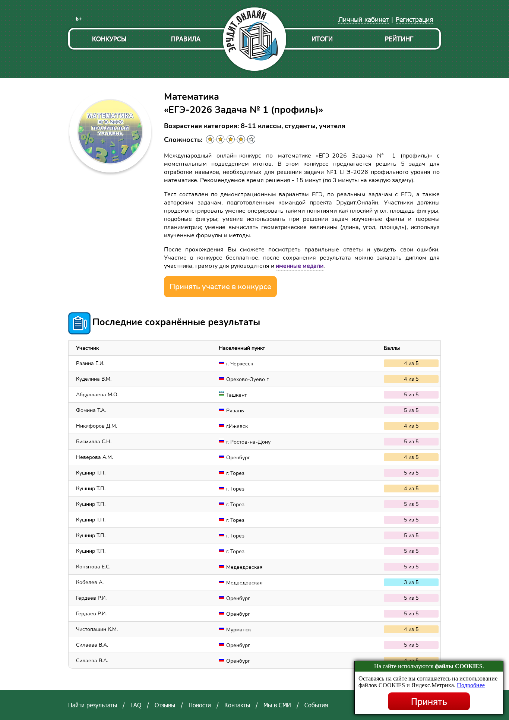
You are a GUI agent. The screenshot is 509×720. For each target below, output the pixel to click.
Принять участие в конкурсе (220, 287)
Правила (185, 38)
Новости (200, 705)
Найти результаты (92, 705)
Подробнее (471, 685)
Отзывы (165, 705)
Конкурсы (109, 38)
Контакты (237, 705)
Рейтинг (399, 38)
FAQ (135, 705)
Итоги (322, 38)
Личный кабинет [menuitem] (363, 19)
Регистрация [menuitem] (414, 19)
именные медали (299, 266)
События (316, 705)
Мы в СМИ (277, 705)
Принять (429, 701)
